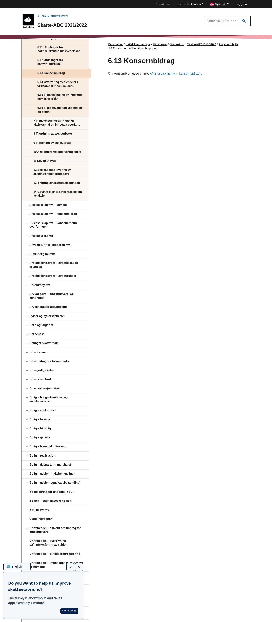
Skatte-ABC (177, 44)
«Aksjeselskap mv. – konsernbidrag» (175, 73)
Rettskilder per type (138, 44)
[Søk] (244, 21)
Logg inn (241, 4)
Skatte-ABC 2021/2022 (55, 16)
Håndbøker (160, 44)
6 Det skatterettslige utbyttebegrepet (134, 48)
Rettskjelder (115, 44)
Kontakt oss (163, 4)
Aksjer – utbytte (228, 44)
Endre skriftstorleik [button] (189, 4)
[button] (219, 4)
